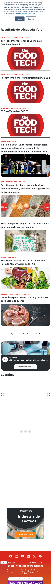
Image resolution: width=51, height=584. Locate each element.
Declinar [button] (31, 19)
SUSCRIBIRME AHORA (25, 367)
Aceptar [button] (19, 19)
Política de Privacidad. (27, 13)
